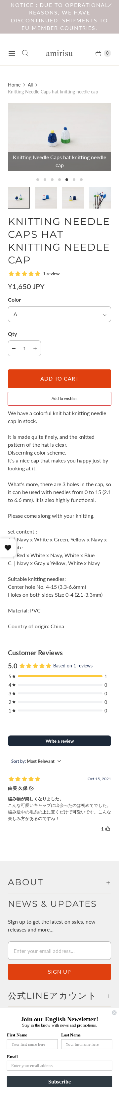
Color (14, 299)
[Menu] (12, 53)
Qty (12, 334)
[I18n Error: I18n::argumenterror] (100, 198)
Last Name (71, 1035)
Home (14, 84)
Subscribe (59, 1081)
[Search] (25, 53)
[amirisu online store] (59, 53)
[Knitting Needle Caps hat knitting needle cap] (59, 137)
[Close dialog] (114, 1012)
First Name (17, 1035)
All (30, 84)
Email (12, 1057)
